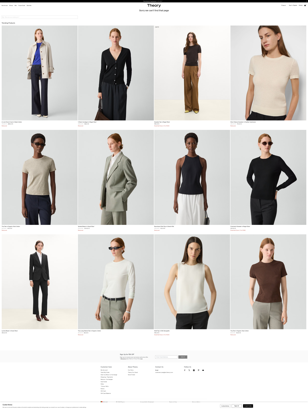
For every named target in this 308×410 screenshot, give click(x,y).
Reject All (236, 406)
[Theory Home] (154, 5)
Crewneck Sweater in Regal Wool (240, 226)
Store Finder (131, 374)
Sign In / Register (293, 5)
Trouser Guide (21, 5)
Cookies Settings (225, 406)
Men (16, 5)
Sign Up (183, 357)
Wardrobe (29, 5)
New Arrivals (5, 5)
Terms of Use (173, 402)
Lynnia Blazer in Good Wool (10, 331)
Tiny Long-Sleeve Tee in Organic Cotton (89, 331)
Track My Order (105, 372)
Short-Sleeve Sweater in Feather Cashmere (243, 122)
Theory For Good (133, 372)
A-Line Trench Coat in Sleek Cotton (12, 122)
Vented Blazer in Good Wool (86, 226)
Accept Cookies (248, 406)
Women (11, 5)
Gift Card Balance (106, 393)
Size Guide (104, 381)
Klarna (102, 388)
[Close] (306, 1)
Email (156, 370)
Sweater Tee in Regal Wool (162, 122)
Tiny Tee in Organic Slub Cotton (11, 226)
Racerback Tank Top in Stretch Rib (164, 226)
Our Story (130, 370)
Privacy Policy (196, 402)
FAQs (102, 384)
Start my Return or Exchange (109, 374)
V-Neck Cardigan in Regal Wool (87, 122)
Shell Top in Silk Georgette (161, 331)
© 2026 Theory (120, 402)
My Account (104, 370)
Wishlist (300, 5)
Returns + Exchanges (107, 379)
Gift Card (103, 391)
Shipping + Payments (107, 377)
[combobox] (40, 17)
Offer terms (123, 358)
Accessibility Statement (147, 402)
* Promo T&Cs (105, 386)
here (141, 358)
